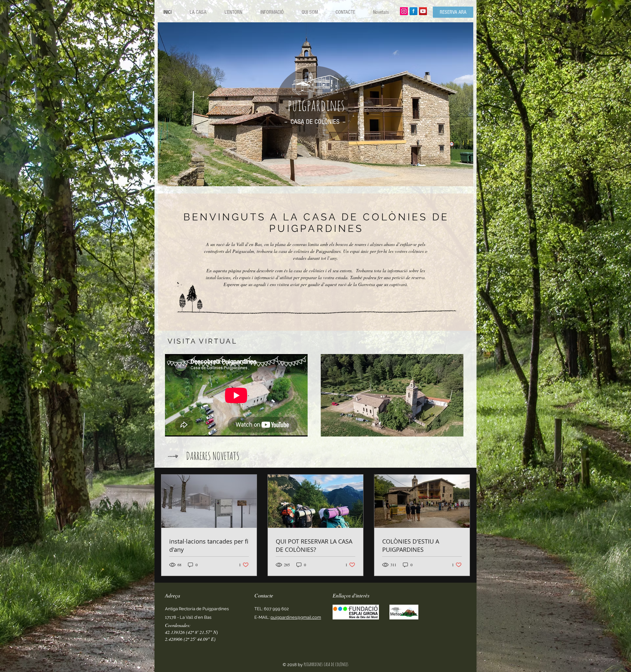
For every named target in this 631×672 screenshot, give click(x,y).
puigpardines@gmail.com (295, 617)
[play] (463, 176)
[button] (392, 395)
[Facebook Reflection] (413, 11)
